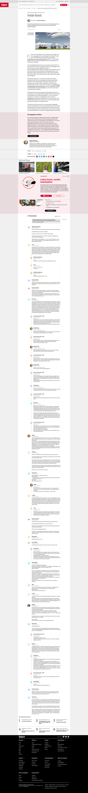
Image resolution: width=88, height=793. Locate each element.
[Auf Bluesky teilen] (41, 156)
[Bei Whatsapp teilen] (46, 156)
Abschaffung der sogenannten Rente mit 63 (37, 59)
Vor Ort (46, 762)
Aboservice (34, 777)
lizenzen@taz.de (26, 786)
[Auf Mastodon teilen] (39, 156)
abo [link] (57, 1)
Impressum (56, 786)
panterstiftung (60, 749)
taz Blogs (59, 761)
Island (33, 742)
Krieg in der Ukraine (35, 749)
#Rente (33, 150)
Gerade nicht (64, 176)
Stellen (46, 747)
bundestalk (21, 760)
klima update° (21, 764)
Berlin (20, 750)
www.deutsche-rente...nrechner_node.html (40, 231)
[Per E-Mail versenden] (37, 156)
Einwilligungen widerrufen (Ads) (51, 788)
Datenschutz (51, 786)
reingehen (21, 768)
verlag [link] (20, 1)
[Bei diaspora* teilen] (49, 156)
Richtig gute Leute (35, 750)
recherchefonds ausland (62, 747)
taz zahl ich (60, 746)
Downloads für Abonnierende (37, 780)
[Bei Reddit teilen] (51, 156)
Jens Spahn (34, 8)
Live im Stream (47, 764)
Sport (20, 749)
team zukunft (34, 760)
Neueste (56, 216)
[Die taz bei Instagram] (68, 737)
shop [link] (28, 1)
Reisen (20, 775)
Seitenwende (63, 786)
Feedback (34, 775)
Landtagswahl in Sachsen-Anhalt (37, 745)
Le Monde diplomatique (62, 764)
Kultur (20, 747)
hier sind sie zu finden (39, 222)
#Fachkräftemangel (38, 150)
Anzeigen (20, 780)
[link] (20, 5)
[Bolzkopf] (28, 605)
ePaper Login (34, 778)
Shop (20, 778)
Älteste (59, 216)
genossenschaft (61, 744)
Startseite (20, 8)
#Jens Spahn (44, 150)
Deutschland (28, 8)
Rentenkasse (30, 98)
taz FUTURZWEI (61, 762)
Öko (19, 744)
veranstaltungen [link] (24, 1)
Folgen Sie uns (59, 736)
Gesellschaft (21, 746)
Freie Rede (21, 767)
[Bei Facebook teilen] (44, 156)
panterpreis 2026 (61, 750)
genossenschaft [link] (61, 1)
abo (58, 742)
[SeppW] (28, 436)
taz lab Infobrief (35, 765)
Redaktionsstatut (52, 784)
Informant (47, 786)
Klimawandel (34, 752)
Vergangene (47, 765)
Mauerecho (21, 765)
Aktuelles (46, 742)
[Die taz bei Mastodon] (63, 737)
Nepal (33, 747)
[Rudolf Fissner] (31, 328)
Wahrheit (20, 754)
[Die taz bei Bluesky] (66, 737)
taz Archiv (60, 765)
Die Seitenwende (48, 746)
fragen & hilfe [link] (32, 1)
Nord (20, 752)
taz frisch (33, 762)
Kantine (20, 777)
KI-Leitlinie (67, 784)
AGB (60, 786)
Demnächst (47, 760)
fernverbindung (22, 762)
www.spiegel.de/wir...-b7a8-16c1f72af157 (41, 555)
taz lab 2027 (47, 767)
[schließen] (68, 176)
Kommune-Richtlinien (60, 784)
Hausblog (46, 744)
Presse (46, 749)
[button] (68, 5)
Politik (24, 8)
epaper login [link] (66, 1)
